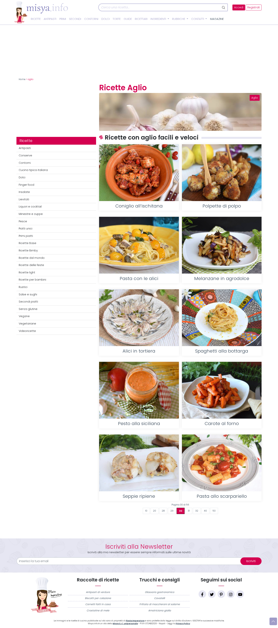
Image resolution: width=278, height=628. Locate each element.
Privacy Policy (183, 623)
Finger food (26, 184)
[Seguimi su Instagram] (231, 594)
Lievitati (24, 199)
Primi (62, 19)
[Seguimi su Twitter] (212, 594)
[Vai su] (273, 621)
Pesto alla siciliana (139, 423)
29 (171, 510)
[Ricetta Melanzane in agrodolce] (222, 245)
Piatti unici (25, 228)
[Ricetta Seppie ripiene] (139, 463)
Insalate (24, 192)
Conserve (25, 155)
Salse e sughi (28, 294)
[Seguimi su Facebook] (202, 594)
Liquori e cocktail (30, 206)
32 (196, 510)
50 (214, 510)
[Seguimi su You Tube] (240, 594)
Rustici (23, 287)
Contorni (91, 19)
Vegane (24, 316)
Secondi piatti (28, 301)
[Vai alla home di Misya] (41, 12)
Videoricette (27, 331)
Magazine (217, 19)
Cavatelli (159, 598)
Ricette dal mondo (32, 258)
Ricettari (141, 19)
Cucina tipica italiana (33, 170)
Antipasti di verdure (98, 592)
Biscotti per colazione (98, 598)
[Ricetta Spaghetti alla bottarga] (222, 317)
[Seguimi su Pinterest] (221, 594)
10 (146, 510)
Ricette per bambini (32, 279)
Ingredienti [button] (159, 19)
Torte (117, 19)
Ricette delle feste (31, 265)
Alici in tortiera (139, 351)
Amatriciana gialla (159, 610)
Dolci (105, 19)
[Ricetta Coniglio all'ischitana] (139, 172)
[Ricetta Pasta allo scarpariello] (222, 463)
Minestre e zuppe (31, 214)
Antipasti (50, 19)
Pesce (23, 221)
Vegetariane (27, 323)
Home (22, 79)
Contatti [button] (198, 19)
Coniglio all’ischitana (139, 206)
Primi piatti (26, 236)
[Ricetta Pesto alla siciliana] (139, 390)
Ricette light (27, 272)
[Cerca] (224, 7)
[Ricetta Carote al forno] (222, 390)
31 (189, 510)
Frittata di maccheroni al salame (159, 604)
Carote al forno (222, 423)
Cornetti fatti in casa (98, 604)
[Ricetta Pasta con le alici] (139, 245)
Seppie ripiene (139, 496)
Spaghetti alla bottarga (221, 351)
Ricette (36, 19)
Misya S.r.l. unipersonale (125, 623)
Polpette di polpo (222, 206)
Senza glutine (28, 309)
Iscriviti (251, 561)
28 (163, 510)
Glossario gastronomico (159, 592)
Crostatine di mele (98, 610)
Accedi (238, 7)
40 (205, 510)
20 (154, 510)
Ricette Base (27, 243)
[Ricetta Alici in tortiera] (139, 317)
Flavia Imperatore (135, 620)
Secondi (75, 19)
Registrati (253, 7)
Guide (128, 19)
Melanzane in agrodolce (221, 278)
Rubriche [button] (179, 19)
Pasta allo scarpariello (222, 496)
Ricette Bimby (28, 250)
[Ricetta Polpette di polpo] (222, 172)
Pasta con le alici (139, 278)
